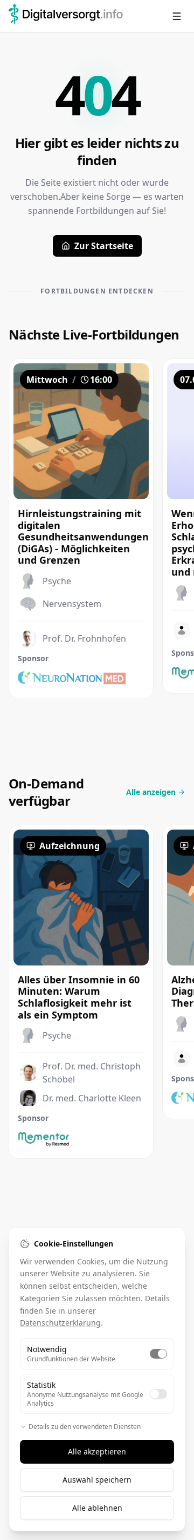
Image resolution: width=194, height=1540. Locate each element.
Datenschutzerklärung (60, 1322)
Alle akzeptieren (97, 1451)
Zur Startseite (103, 246)
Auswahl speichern (97, 1479)
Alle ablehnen (97, 1508)
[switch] (158, 1354)
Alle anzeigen (151, 792)
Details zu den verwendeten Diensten (85, 1426)
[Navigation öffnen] (176, 16)
